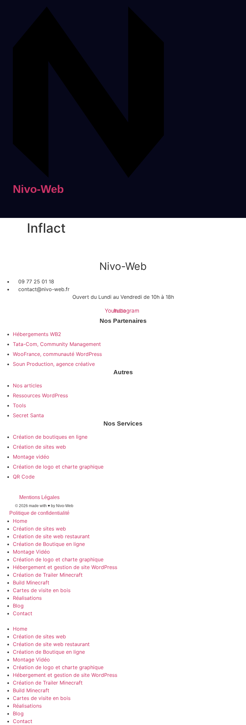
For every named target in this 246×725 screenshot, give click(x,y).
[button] (123, 621)
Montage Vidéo (31, 551)
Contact (22, 613)
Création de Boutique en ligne (49, 544)
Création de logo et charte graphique (58, 559)
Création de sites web (39, 528)
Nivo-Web (38, 189)
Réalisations (27, 598)
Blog (18, 605)
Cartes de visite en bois (41, 590)
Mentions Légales (39, 497)
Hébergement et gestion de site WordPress (65, 567)
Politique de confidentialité (39, 513)
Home (20, 521)
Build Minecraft (31, 582)
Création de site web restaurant (51, 536)
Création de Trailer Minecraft (48, 575)
